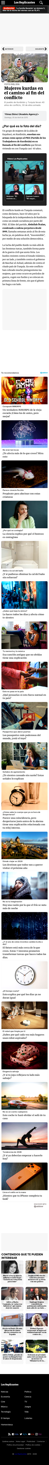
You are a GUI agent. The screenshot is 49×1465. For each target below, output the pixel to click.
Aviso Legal (20, 1441)
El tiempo (5, 1418)
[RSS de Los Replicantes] (9, 1434)
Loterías (28, 1418)
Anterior (9, 49)
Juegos (27, 1407)
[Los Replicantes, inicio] (24, 2)
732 (40, 1434)
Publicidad (31, 1441)
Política (27, 1392)
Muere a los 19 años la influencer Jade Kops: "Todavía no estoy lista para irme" (12, 1279)
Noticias (4, 1392)
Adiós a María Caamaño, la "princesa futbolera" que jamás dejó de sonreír (12, 1305)
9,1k (32, 1434)
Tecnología (5, 1412)
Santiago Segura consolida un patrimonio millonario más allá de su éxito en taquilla (37, 1305)
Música (4, 1407)
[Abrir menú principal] (3, 2)
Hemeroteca (7, 1424)
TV (25, 1402)
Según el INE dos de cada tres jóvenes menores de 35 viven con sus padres (36, 1279)
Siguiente (39, 49)
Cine (3, 1402)
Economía (5, 1397)
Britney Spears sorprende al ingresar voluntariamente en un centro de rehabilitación (36, 1331)
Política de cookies (33, 1445)
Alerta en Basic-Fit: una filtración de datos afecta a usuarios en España (12, 1331)
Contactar (41, 1441)
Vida (26, 1412)
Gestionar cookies (24, 1448)
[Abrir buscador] (41, 2)
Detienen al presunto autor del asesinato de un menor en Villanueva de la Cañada (36, 1358)
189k (16, 1434)
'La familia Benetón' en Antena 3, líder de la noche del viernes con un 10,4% (24, 9)
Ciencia (27, 1397)
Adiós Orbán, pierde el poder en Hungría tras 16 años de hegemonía (12, 1357)
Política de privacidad (15, 1445)
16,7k (24, 1434)
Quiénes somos (8, 1441)
